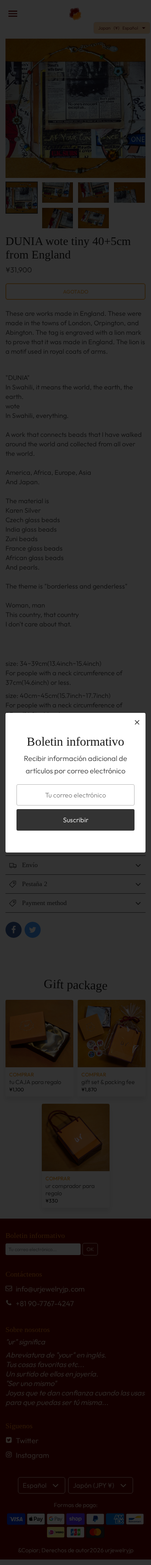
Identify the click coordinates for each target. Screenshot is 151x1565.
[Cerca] (137, 722)
